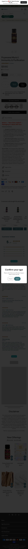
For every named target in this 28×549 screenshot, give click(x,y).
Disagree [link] (11, 278)
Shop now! (24, 2)
